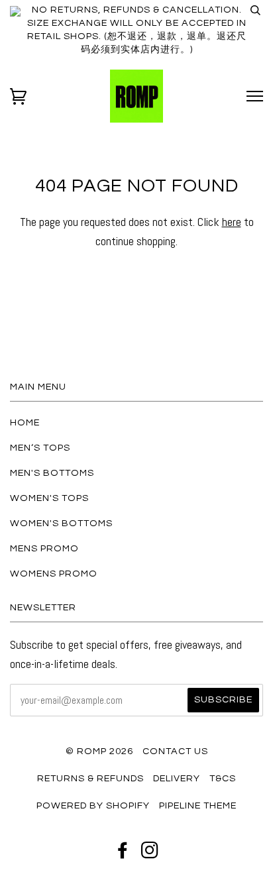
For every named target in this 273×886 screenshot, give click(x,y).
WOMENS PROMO (53, 574)
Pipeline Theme (198, 805)
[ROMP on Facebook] (123, 854)
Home (25, 422)
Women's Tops (49, 498)
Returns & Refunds (90, 778)
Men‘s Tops (40, 448)
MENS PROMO (44, 548)
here (231, 221)
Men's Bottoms (52, 473)
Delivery (176, 778)
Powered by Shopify (93, 805)
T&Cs (222, 778)
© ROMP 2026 (99, 751)
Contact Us (175, 751)
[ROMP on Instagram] (150, 854)
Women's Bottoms (61, 523)
